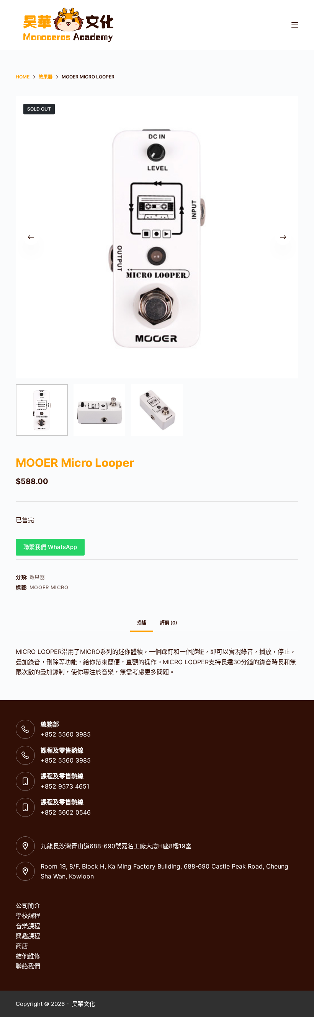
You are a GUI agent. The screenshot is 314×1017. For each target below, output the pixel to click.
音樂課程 (28, 926)
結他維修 (28, 956)
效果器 (37, 577)
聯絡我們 (28, 966)
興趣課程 (28, 936)
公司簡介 (28, 905)
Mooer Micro (49, 587)
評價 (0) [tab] (168, 623)
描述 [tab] (141, 623)
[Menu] (294, 24)
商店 (22, 946)
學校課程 (28, 915)
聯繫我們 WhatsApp (50, 547)
